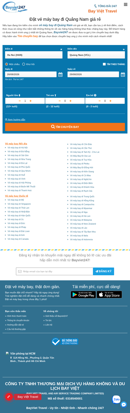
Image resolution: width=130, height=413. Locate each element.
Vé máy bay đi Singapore (19, 204)
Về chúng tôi (50, 311)
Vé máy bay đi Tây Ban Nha (83, 232)
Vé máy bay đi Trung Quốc (82, 196)
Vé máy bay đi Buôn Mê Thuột (21, 186)
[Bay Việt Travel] (9, 397)
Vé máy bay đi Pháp (17, 227)
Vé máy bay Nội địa (16, 143)
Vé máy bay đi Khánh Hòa (82, 187)
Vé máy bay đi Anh (16, 235)
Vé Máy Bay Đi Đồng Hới (81, 167)
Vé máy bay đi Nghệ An (81, 179)
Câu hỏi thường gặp (16, 329)
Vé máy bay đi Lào (78, 228)
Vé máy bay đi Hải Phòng (19, 183)
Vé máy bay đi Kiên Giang (82, 171)
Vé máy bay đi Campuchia (82, 204)
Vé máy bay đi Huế (16, 175)
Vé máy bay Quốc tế (16, 196)
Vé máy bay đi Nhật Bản (19, 212)
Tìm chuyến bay (27, 36)
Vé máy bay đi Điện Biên (81, 183)
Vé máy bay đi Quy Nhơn (19, 171)
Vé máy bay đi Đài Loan (19, 231)
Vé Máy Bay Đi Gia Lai (80, 156)
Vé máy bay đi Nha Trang (19, 159)
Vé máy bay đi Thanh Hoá (19, 190)
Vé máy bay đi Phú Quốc (19, 167)
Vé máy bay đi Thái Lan (18, 208)
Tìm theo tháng (116, 64)
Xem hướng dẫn (16, 119)
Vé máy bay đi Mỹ (16, 200)
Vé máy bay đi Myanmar (81, 208)
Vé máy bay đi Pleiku (79, 164)
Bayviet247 (61, 32)
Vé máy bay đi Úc (16, 219)
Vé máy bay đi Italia (79, 235)
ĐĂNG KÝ (105, 271)
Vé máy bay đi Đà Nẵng (18, 151)
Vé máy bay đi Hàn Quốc (19, 215)
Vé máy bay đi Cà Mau (80, 175)
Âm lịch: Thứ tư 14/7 (14, 79)
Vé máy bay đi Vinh (16, 179)
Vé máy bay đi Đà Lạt (17, 163)
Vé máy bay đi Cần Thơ (81, 148)
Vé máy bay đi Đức (16, 223)
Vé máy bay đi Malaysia (81, 220)
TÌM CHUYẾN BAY (67, 127)
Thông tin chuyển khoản (18, 320)
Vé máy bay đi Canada (18, 239)
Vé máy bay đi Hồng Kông (82, 200)
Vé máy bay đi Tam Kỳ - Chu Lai (84, 152)
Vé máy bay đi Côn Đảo (81, 144)
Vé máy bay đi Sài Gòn (18, 155)
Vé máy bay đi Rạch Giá (81, 191)
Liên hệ (48, 325)
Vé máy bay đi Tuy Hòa (80, 160)
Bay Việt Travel (102, 11)
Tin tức (48, 320)
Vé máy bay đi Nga (79, 212)
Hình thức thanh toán (16, 316)
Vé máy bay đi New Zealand (83, 224)
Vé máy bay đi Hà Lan (80, 216)
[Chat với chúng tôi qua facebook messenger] (124, 405)
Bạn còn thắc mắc (15, 311)
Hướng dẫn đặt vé (15, 325)
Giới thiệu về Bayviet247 (56, 316)
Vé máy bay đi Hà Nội (18, 147)
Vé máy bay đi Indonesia (81, 239)
